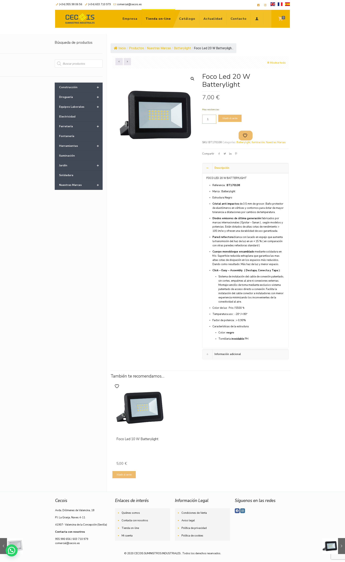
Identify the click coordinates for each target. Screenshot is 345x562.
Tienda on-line (130, 528)
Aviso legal (188, 520)
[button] (192, 78)
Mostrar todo (278, 63)
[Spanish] (287, 5)
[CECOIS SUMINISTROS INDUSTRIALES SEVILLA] (79, 19)
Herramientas (79, 146)
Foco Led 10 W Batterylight (137, 439)
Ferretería (79, 126)
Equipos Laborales (79, 106)
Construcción (79, 87)
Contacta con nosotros (135, 520)
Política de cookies (192, 535)
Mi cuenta (127, 535)
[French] (280, 5)
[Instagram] (242, 510)
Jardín (79, 165)
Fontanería (66, 136)
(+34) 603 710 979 (99, 4)
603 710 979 (80, 539)
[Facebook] (237, 510)
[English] (272, 5)
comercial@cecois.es (129, 4)
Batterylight (243, 142)
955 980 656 (63, 539)
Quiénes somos (131, 513)
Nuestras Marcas (276, 142)
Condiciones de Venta (194, 513)
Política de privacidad (194, 528)
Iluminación (258, 142)
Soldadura (66, 175)
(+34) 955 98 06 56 (70, 4)
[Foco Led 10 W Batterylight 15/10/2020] (333, 546)
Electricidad (67, 116)
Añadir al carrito (230, 118)
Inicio (122, 48)
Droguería (79, 97)
